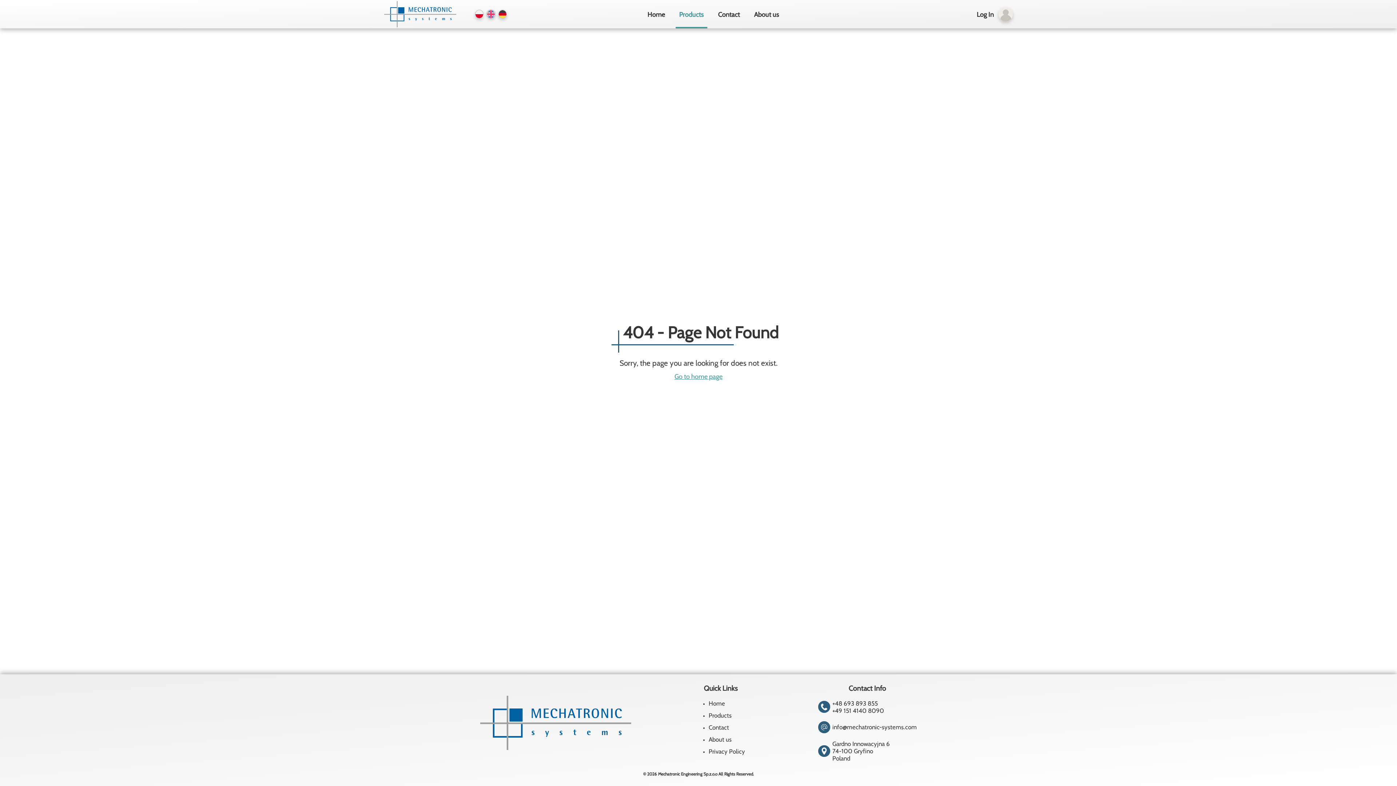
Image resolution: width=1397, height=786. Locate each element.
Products (691, 14)
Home (656, 14)
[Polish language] (479, 14)
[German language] (502, 14)
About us (766, 14)
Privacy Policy (727, 751)
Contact (729, 14)
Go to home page (698, 376)
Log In (985, 14)
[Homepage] (419, 14)
